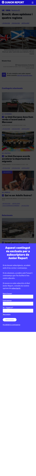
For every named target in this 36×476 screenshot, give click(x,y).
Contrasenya (7, 300)
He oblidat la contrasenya (11, 325)
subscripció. (16, 288)
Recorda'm (6, 314)
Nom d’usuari (7, 293)
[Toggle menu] (32, 2)
